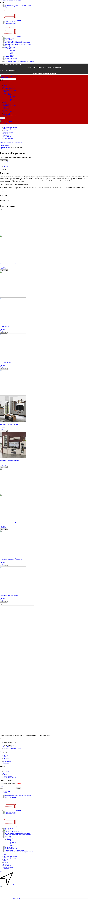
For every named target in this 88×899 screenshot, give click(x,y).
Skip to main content (15, 0)
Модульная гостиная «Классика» (11, 264)
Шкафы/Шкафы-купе (9, 115)
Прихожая (6, 104)
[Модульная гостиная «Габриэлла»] (13, 555)
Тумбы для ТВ (7, 112)
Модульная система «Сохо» (9, 595)
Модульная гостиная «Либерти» (10, 523)
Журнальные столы (9, 88)
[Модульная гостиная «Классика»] (13, 234)
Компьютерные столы (9, 90)
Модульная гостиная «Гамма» (10, 424)
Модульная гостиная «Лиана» (10, 460)
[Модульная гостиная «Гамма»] (13, 395)
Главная (2, 147)
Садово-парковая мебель (10, 105)
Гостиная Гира (4, 326)
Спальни (6, 107)
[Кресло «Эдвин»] (13, 359)
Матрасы (6, 93)
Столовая (6, 108)
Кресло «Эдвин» (5, 362)
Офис (5, 102)
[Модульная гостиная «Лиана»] (13, 457)
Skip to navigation (5, 0)
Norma (12, 55)
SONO (9, 49)
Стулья (5, 110)
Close (1, 786)
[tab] (6, 165)
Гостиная (6, 84)
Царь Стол (6, 113)
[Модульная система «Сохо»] (13, 592)
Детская (5, 85)
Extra (11, 53)
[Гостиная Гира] (13, 296)
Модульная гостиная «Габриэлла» (11, 559)
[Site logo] (10, 77)
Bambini (12, 50)
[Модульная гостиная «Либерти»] (13, 493)
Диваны (5, 87)
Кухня (5, 91)
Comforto (13, 52)
